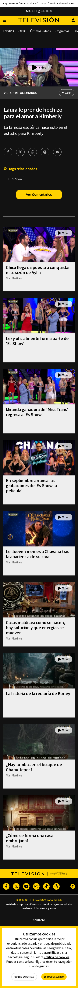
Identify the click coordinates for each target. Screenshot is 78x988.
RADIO (22, 31)
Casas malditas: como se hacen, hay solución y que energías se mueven (35, 628)
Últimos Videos (40, 31)
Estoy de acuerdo (54, 976)
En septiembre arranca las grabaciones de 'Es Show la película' (31, 486)
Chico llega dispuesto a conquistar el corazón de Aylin (38, 269)
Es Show (17, 179)
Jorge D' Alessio (48, 3)
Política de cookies (56, 957)
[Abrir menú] (4, 20)
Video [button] (42, 67)
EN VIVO (8, 31)
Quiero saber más (24, 976)
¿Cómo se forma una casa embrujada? (29, 838)
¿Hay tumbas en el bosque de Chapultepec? (34, 767)
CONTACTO (39, 920)
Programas (62, 31)
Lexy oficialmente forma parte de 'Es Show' (37, 340)
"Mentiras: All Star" (28, 3)
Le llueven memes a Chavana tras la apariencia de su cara (37, 554)
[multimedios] (39, 11)
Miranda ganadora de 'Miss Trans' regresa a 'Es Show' (37, 412)
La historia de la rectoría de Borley (38, 693)
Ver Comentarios (39, 194)
